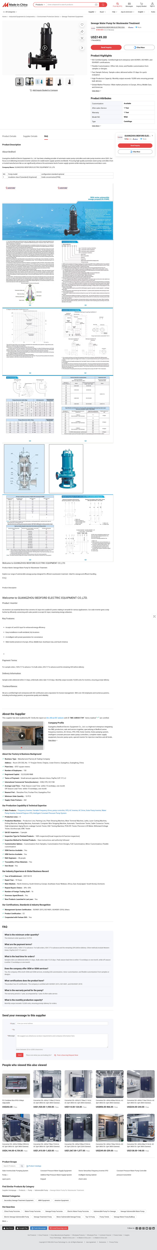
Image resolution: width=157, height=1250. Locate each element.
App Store (8, 1228)
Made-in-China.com (69, 1238)
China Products (43, 1235)
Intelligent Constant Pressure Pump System (49, 813)
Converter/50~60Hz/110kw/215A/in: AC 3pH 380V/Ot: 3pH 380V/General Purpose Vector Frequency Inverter (46, 1102)
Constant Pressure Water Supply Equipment (56, 1171)
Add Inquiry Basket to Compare (45, 90)
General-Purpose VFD (24, 813)
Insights (126, 1235)
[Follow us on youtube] (147, 1228)
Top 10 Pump (90, 1217)
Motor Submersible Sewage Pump (69, 1217)
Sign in (152, 6)
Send (19, 1055)
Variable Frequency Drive (42, 810)
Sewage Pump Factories (54, 1211)
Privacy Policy (113, 1242)
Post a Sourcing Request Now (66, 1055)
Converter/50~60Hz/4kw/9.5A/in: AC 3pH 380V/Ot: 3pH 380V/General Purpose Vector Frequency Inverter (140, 1146)
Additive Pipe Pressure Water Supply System (56, 1175)
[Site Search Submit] (103, 4)
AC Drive (81, 810)
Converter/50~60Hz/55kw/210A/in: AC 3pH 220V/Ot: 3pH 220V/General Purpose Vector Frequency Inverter (78, 1146)
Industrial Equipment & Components (22, 16)
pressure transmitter (124, 1175)
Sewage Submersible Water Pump (132, 1211)
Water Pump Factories (33, 1211)
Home (4, 16)
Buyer (102, 12)
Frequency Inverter (25, 810)
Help (113, 12)
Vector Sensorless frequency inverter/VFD (93, 1171)
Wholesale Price (92, 1235)
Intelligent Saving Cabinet (87, 1175)
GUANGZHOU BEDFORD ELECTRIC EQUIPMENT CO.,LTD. (111, 27)
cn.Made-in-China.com (100, 1238)
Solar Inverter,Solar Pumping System (15, 1171)
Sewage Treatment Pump (43, 1217)
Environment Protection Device (48, 16)
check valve (82, 1179)
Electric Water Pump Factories (78, 1211)
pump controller (59, 810)
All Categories (10, 12)
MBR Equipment (44, 1200)
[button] (96, 5)
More (4, 1221)
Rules (153, 12)
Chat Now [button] (141, 47)
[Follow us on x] (140, 1228)
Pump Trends (104, 1217)
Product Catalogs (34, 1166)
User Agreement (91, 1242)
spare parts (6, 1179)
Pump (4, 1175)
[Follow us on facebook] (137, 1228)
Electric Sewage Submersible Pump (16, 1217)
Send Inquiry (106, 47)
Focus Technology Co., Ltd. (62, 1242)
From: (13, 1023)
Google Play (22, 1228)
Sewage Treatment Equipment (72, 16)
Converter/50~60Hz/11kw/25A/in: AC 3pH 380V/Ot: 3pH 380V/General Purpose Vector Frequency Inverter (140, 1102)
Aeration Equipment (62, 1200)
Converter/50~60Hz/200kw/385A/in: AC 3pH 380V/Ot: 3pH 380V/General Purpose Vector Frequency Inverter (15, 1146)
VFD (67, 810)
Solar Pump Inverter (93, 810)
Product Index (117, 1235)
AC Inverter (73, 810)
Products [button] (39, 4)
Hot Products (32, 1235)
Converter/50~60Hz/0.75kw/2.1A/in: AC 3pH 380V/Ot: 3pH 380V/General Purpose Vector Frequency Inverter (78, 1102)
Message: (11, 1036)
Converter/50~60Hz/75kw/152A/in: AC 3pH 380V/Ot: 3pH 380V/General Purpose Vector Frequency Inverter (46, 1146)
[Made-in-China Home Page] (14, 4)
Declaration (102, 1242)
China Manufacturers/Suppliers (60, 1235)
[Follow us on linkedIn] (153, 1228)
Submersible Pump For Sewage (105, 1211)
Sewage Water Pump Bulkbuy (124, 1217)
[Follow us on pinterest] (150, 1228)
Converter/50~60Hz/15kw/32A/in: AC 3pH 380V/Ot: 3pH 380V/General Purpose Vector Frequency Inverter (109, 1146)
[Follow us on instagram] (143, 1228)
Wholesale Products (78, 1235)
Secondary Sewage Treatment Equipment (18, 1200)
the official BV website (55, 718)
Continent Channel (105, 1235)
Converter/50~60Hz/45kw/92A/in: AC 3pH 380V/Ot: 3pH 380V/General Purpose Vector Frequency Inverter (109, 1102)
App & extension (126, 12)
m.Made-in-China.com (84, 1238)
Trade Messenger (38, 1228)
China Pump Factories (12, 1211)
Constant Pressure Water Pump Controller (132, 1171)
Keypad (43, 1179)
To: (14, 1030)
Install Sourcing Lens (59, 1228)
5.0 (128, 139)
